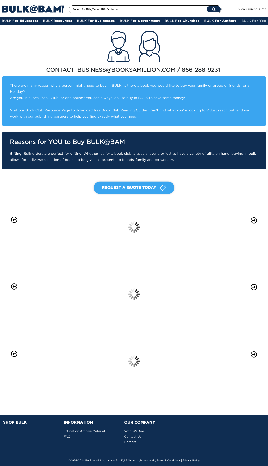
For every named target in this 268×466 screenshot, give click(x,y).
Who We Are (134, 431)
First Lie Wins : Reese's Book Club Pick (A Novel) (36, 224)
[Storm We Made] (38, 275)
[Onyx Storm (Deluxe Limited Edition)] (38, 347)
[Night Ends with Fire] (86, 345)
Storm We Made (38, 281)
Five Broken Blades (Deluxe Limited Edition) (133, 358)
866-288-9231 (202, 70)
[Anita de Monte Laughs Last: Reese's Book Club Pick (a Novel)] (232, 215)
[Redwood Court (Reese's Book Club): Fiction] (135, 215)
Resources (57, 20)
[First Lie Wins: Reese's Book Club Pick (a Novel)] (38, 213)
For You (253, 20)
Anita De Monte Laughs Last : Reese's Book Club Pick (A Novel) (231, 228)
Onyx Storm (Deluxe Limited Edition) (37, 357)
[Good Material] (183, 211)
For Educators (20, 20)
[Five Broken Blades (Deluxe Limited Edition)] (135, 347)
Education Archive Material (84, 431)
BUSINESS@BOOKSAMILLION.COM (126, 70)
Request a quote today (130, 188)
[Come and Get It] (135, 275)
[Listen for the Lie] (232, 275)
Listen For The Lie (232, 281)
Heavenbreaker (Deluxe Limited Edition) (179, 358)
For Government (140, 20)
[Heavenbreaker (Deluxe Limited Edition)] (183, 347)
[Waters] (86, 211)
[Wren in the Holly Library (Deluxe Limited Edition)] (232, 349)
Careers (130, 442)
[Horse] (86, 275)
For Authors (220, 20)
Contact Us (132, 436)
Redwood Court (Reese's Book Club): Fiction (134, 228)
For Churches (182, 20)
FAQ (67, 436)
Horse (87, 281)
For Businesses (96, 20)
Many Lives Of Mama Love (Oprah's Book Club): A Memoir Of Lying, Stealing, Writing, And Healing (182, 299)
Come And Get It (135, 281)
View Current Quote (252, 9)
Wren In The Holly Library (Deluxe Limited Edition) (229, 362)
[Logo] (33, 9)
